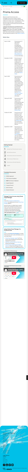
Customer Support (6, 450)
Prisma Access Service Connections (14, 155)
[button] (27, 377)
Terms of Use (5, 460)
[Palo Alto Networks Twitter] (10, 465)
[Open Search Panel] (11, 3)
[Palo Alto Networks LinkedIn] (7, 465)
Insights (8, 165)
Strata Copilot (22, 2)
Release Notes (18, 110)
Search (4, 437)
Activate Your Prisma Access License (14, 149)
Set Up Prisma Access (11, 152)
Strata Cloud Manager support (11, 238)
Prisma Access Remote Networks (14, 162)
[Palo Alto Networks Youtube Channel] (12, 465)
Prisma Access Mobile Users (12, 158)
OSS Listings (5, 441)
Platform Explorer (20, 33)
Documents (5, 462)
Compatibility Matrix (6, 439)
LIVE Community (6, 451)
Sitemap (4, 442)
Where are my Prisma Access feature (12, 242)
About (4, 447)
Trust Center (5, 459)
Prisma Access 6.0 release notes (18, 93)
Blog (3, 438)
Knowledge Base (6, 452)
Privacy (4, 458)
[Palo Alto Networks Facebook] (4, 465)
